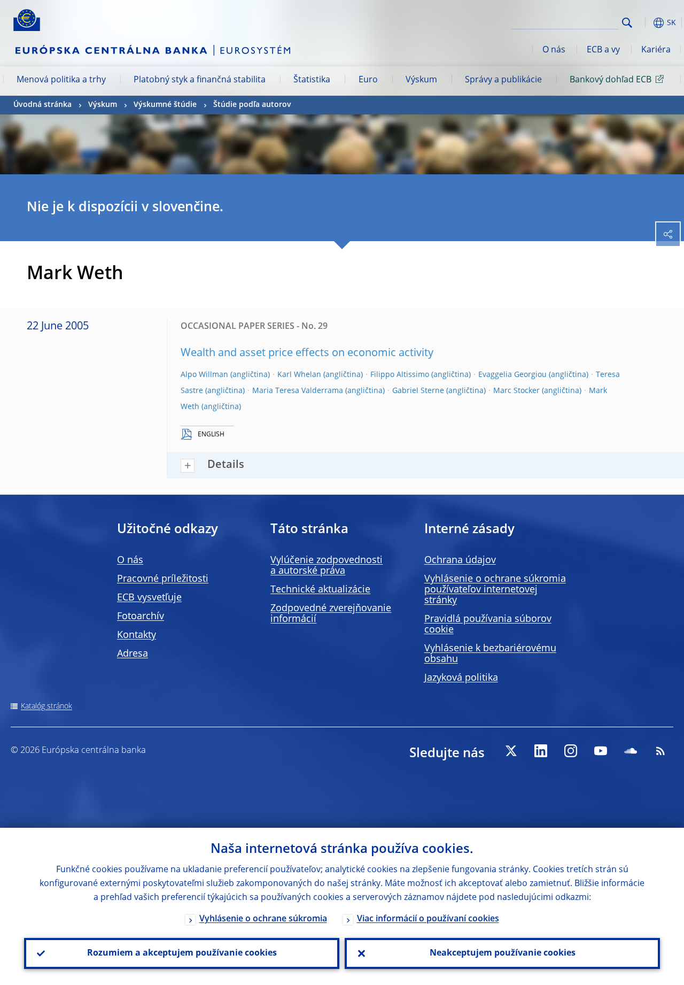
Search (627, 22)
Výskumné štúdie (165, 105)
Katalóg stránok (46, 706)
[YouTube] (600, 751)
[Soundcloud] (630, 751)
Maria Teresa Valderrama (297, 391)
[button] (644, 23)
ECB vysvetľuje (149, 598)
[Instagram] (571, 751)
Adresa (132, 654)
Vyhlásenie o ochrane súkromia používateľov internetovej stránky (495, 589)
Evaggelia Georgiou (512, 375)
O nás (553, 50)
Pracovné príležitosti (162, 579)
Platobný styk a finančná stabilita (200, 80)
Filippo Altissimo (399, 375)
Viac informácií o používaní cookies (428, 919)
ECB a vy (603, 50)
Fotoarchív (140, 616)
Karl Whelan (299, 375)
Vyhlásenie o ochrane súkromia (263, 919)
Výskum (421, 80)
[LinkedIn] (541, 751)
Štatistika (311, 80)
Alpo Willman (204, 375)
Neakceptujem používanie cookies (503, 953)
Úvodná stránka (42, 105)
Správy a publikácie (503, 80)
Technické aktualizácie (320, 590)
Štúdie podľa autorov (252, 105)
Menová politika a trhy (61, 80)
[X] (511, 751)
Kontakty (136, 635)
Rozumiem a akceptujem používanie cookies (182, 953)
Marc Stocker (516, 391)
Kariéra (656, 50)
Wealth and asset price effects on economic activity (307, 353)
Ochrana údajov (460, 560)
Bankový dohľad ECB (610, 80)
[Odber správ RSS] (660, 751)
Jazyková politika (461, 678)
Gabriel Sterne (418, 391)
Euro (368, 80)
